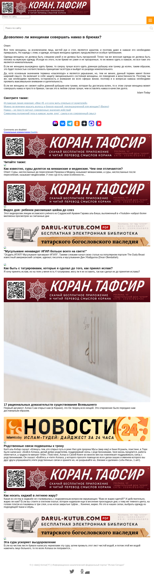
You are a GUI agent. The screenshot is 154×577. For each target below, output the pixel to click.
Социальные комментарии (21, 132)
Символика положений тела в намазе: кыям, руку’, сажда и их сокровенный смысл (50, 113)
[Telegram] (69, 123)
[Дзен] (84, 123)
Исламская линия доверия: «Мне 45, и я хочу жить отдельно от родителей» (45, 103)
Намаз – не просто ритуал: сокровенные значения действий (37, 110)
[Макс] (91, 123)
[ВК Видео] (98, 123)
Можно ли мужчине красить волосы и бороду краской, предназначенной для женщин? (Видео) (56, 106)
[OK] (77, 123)
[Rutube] (55, 123)
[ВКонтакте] (62, 123)
